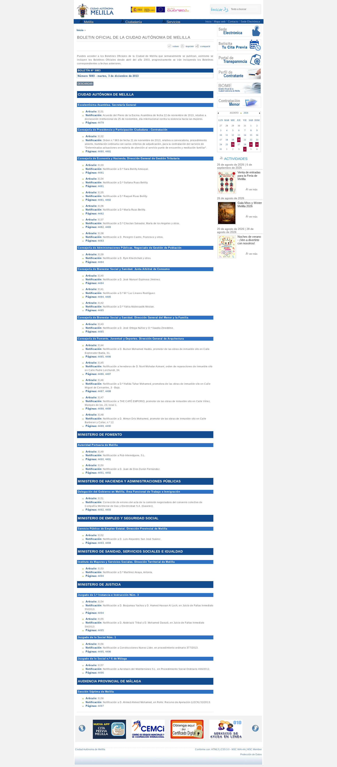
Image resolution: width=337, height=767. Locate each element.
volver (176, 46)
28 (245, 144)
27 (239, 144)
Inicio (208, 21)
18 (227, 140)
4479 (101, 122)
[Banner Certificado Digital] (187, 737)
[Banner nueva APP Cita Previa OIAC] (109, 737)
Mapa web (219, 21)
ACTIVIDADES (235, 159)
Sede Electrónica (250, 21)
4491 (108, 459)
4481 (108, 151)
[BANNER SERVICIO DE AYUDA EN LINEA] (225, 737)
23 (257, 140)
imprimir (190, 46)
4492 (108, 472)
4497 (101, 706)
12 (233, 135)
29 (251, 144)
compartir (205, 46)
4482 (108, 200)
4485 (108, 297)
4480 (101, 151)
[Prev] (219, 113)
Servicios (173, 22)
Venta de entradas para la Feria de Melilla (249, 176)
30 (257, 144)
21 (245, 140)
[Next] (259, 113)
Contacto (233, 21)
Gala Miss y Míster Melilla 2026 (250, 204)
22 (251, 140)
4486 (108, 356)
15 (251, 135)
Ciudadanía (133, 22)
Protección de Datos (251, 754)
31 (221, 149)
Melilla (88, 22)
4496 (108, 651)
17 (221, 140)
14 (245, 135)
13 (239, 135)
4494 (108, 543)
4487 (108, 374)
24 (221, 144)
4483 (108, 227)
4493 (108, 509)
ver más (253, 189)
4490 (108, 426)
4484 (101, 262)
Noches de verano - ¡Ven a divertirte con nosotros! (249, 240)
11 (227, 135)
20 (239, 140)
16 (257, 135)
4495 (101, 630)
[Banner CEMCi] (148, 737)
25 (227, 144)
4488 (108, 391)
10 (221, 135)
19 (233, 140)
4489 (108, 408)
